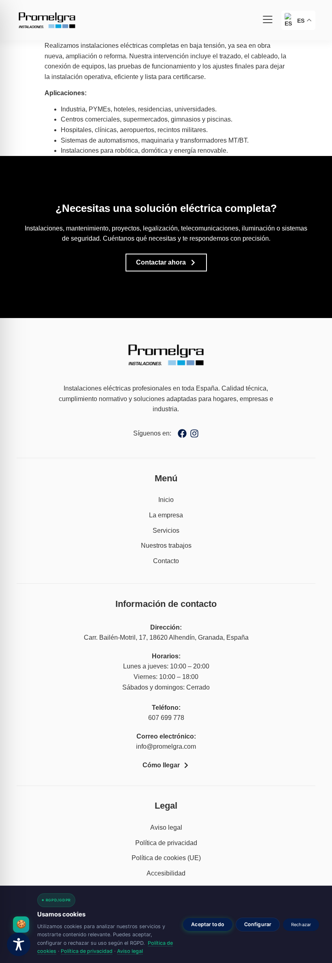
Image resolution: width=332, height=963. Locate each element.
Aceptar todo (207, 924)
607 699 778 (166, 717)
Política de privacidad (166, 842)
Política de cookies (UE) (166, 857)
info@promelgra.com (166, 746)
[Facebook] (182, 433)
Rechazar (301, 924)
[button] (267, 20)
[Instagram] (194, 433)
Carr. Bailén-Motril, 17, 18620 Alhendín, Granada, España (166, 637)
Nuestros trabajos (166, 545)
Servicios (166, 530)
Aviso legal (166, 827)
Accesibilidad (166, 873)
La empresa (166, 515)
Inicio (166, 499)
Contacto (166, 560)
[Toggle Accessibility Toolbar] (18, 944)
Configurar (257, 924)
